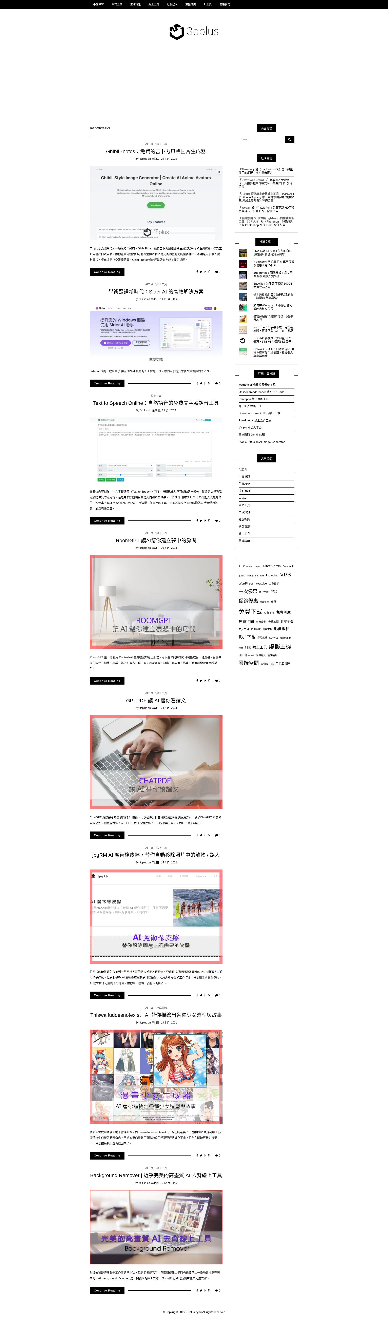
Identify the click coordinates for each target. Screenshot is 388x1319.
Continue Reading (107, 271)
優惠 (273, 601)
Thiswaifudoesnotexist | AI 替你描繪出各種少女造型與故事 (156, 1015)
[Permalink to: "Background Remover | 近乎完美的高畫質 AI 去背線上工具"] (156, 1226)
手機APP (98, 4)
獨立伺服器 (285, 637)
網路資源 (244, 526)
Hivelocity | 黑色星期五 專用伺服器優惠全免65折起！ (273, 263)
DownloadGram (252, 179)
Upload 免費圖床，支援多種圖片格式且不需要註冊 (264, 181)
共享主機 (286, 621)
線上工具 (154, 4)
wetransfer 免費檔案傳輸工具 (257, 384)
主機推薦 (190, 4)
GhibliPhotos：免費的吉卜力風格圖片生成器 (156, 151)
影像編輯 (281, 629)
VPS (285, 574)
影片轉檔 (273, 637)
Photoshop (272, 575)
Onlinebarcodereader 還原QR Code (261, 392)
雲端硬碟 (272, 655)
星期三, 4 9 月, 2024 (164, 410)
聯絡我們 (224, 4)
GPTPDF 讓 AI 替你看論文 (156, 700)
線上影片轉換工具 (250, 406)
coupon (257, 566)
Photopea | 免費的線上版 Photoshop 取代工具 (266, 223)
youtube (261, 583)
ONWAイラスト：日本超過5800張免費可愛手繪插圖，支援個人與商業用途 (273, 352)
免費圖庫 (283, 612)
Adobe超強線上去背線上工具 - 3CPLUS (267, 193)
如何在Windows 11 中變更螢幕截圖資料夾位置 (272, 307)
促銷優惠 (248, 601)
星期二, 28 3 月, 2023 (164, 707)
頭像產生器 (267, 664)
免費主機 (269, 612)
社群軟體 (161, 1007)
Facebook (288, 566)
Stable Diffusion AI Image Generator (262, 441)
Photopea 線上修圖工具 (254, 399)
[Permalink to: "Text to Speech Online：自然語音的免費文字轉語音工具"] (156, 450)
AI (240, 566)
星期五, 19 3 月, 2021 (164, 1022)
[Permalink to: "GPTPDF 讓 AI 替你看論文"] (156, 761)
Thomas (247, 169)
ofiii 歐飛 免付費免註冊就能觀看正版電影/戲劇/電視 (273, 296)
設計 (241, 655)
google (242, 575)
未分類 (243, 498)
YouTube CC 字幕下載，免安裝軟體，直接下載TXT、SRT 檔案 (273, 329)
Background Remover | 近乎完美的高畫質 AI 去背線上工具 (156, 1175)
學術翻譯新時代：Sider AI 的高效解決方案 (156, 291)
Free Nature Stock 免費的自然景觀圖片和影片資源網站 (272, 252)
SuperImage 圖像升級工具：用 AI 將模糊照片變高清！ (273, 274)
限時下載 (249, 655)
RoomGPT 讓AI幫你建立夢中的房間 (156, 540)
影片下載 (247, 637)
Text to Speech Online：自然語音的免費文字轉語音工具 (156, 403)
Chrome (247, 566)
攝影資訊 (244, 491)
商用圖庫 (256, 629)
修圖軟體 (264, 601)
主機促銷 (274, 583)
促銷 (274, 592)
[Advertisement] (194, 85)
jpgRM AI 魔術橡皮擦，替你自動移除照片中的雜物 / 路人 (156, 855)
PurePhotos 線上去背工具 (255, 420)
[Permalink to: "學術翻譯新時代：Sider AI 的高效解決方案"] (156, 334)
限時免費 (261, 655)
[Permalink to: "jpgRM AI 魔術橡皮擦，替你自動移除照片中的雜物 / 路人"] (156, 916)
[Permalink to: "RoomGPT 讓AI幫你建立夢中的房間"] (156, 601)
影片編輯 (262, 637)
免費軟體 (273, 621)
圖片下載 (267, 629)
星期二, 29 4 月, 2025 (164, 158)
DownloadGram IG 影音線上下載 (259, 413)
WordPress (246, 583)
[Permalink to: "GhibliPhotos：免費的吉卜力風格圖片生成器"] (156, 202)
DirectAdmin (272, 566)
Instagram (252, 575)
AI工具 (208, 4)
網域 (248, 647)
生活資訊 (135, 4)
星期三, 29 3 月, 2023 (164, 547)
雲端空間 (249, 663)
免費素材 (261, 621)
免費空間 (246, 621)
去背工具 (244, 629)
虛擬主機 (280, 647)
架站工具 (117, 4)
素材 (241, 648)
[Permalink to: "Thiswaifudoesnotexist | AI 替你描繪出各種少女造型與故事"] (156, 1076)
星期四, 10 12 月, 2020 (164, 1182)
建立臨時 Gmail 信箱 (252, 434)
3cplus (143, 158)
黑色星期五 (283, 663)
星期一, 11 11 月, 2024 (164, 299)
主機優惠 (248, 591)
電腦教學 (172, 4)
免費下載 (250, 611)
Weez (245, 207)
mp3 (262, 575)
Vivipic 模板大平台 (250, 427)
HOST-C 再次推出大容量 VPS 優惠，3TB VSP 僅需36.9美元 (272, 340)
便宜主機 (264, 592)
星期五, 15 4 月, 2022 (164, 862)
